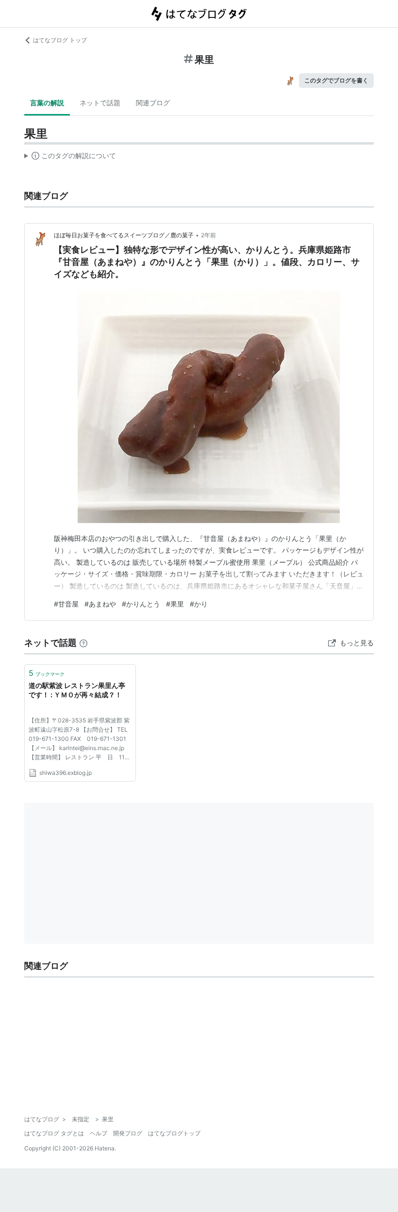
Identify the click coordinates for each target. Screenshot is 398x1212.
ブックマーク (47, 673)
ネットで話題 (100, 102)
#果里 (175, 604)
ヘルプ (98, 1133)
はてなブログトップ (174, 1133)
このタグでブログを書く (336, 80)
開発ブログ (127, 1133)
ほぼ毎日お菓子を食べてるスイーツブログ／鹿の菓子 (124, 235)
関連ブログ (153, 102)
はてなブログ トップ (60, 40)
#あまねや (100, 604)
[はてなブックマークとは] (83, 643)
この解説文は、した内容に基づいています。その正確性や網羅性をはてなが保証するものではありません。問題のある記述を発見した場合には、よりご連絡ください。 (70, 157)
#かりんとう (141, 604)
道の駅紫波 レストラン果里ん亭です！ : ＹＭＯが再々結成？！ (77, 690)
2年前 (208, 235)
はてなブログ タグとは (54, 1133)
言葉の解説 (47, 102)
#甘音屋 (66, 604)
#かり (199, 604)
